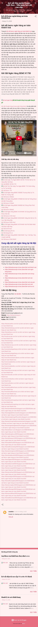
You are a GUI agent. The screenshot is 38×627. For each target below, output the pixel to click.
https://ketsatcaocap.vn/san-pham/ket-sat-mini (19, 284)
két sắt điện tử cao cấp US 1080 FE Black (16, 577)
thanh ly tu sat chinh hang (11, 597)
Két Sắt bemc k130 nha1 (8, 216)
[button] (35, 16)
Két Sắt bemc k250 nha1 (8, 222)
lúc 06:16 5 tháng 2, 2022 (20, 511)
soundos (11, 511)
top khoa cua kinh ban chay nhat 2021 (15, 556)
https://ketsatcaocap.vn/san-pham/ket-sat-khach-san (20, 267)
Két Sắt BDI (17, 294)
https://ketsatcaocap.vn (13, 315)
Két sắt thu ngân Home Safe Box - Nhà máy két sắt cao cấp (19, 5)
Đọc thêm (33, 571)
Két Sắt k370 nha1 (6, 228)
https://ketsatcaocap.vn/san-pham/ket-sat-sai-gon (20, 282)
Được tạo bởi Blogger (20, 620)
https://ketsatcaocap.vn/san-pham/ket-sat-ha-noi (19, 286)
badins (23, 623)
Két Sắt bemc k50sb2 (7, 197)
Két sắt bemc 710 (6, 190)
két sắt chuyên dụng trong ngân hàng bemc (14, 106)
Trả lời (10, 517)
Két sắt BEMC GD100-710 (8, 184)
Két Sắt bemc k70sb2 (7, 203)
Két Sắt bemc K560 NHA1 (8, 239)
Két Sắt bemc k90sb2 (7, 209)
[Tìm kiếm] (35, 3)
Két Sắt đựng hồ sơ (7, 233)
